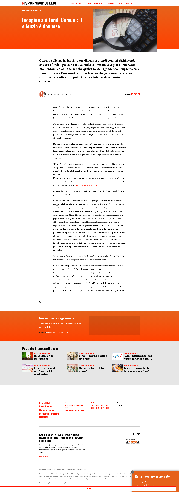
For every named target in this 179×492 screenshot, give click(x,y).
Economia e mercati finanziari (49, 415)
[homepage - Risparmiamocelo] (39, 3)
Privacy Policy (60, 469)
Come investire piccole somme (74, 410)
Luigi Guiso (53, 94)
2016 (92, 408)
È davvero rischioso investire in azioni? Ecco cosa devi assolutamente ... (46, 371)
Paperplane (52, 483)
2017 (107, 406)
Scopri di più (43, 456)
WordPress (68, 483)
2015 (97, 408)
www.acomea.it (105, 476)
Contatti (129, 3)
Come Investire (76, 3)
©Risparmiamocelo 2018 (47, 469)
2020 (92, 406)
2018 (102, 406)
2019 (97, 406)
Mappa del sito (81, 469)
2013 (107, 408)
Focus (120, 3)
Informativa (42, 332)
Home (23, 10)
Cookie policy (71, 469)
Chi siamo (120, 403)
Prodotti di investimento (94, 3)
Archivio (93, 403)
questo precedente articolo (86, 185)
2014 (102, 408)
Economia (110, 3)
